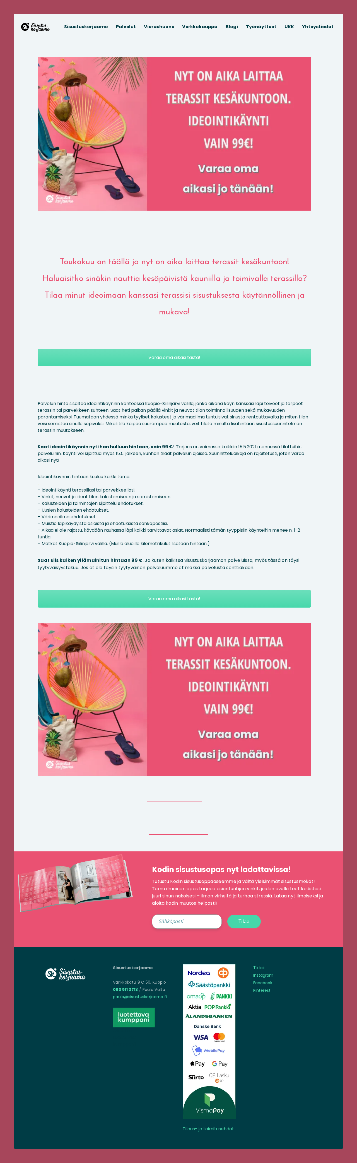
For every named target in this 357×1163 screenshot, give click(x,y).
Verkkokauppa (200, 26)
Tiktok (259, 968)
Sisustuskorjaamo (86, 26)
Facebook (262, 983)
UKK (289, 26)
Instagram (263, 975)
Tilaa (244, 921)
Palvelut (126, 26)
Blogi (232, 26)
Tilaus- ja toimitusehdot (208, 1129)
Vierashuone (159, 26)
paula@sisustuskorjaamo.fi (140, 997)
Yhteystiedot (318, 26)
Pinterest (262, 990)
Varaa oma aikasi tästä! (174, 357)
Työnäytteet (261, 26)
